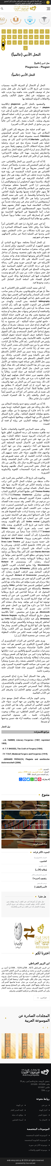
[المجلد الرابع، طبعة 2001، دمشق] (25, 1046)
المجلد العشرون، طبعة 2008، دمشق (30, 772)
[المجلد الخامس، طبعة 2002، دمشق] (8, 1046)
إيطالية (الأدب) (41, 870)
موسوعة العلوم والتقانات (38, 1150)
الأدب (40, 769)
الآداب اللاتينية (43, 866)
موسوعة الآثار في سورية (38, 1145)
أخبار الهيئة (43, 1110)
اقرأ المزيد (43, 998)
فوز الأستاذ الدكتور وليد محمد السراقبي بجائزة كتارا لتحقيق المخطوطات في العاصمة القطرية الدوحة (23, 2)
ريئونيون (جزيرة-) (40, 878)
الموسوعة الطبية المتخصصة (36, 1135)
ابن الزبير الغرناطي (39, 963)
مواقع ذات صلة (17, 1115)
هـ (9, 42)
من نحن (44, 1105)
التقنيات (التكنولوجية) (40, 858)
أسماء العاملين (17, 1120)
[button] (47, 1027)
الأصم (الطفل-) (40, 887)
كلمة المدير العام (17, 1110)
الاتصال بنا (43, 1120)
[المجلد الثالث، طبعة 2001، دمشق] (42, 1046)
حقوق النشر (42, 1115)
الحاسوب (43, 861)
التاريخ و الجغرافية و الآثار (39, 875)
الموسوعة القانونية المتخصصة (36, 1140)
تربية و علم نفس (42, 883)
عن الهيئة (19, 1105)
